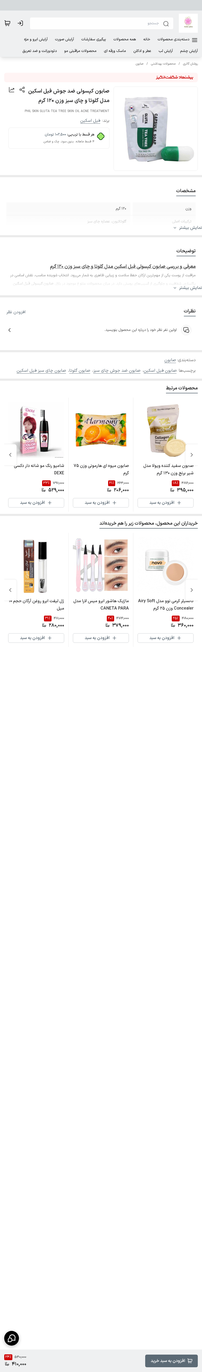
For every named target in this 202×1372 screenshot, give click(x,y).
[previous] (191, 454)
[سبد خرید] (7, 23)
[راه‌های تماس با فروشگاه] (11, 1338)
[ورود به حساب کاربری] (21, 23)
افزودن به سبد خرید (168, 1361)
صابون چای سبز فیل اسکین (41, 371)
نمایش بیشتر (190, 228)
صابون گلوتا (79, 371)
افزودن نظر (16, 312)
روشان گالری (190, 63)
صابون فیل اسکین (160, 371)
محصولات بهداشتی (163, 63)
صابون (139, 63)
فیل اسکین (90, 121)
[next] (10, 454)
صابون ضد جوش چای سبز (116, 371)
